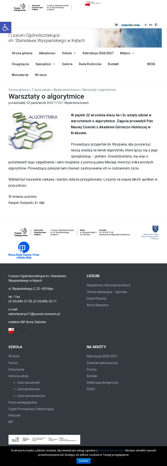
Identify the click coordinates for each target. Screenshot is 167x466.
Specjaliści (43, 64)
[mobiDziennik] (131, 25)
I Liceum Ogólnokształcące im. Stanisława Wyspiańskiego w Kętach (46, 38)
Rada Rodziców (90, 64)
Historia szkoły (18, 376)
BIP (10, 422)
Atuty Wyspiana (97, 305)
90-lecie (41, 75)
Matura (125, 53)
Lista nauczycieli (28, 382)
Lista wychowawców (31, 396)
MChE (151, 64)
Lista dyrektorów (28, 389)
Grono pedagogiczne (22, 402)
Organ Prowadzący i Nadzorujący (31, 409)
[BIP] (17, 331)
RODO (91, 389)
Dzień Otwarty (96, 298)
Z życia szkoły (41, 90)
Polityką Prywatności (111, 450)
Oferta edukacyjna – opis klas (107, 292)
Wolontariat (20, 75)
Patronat (14, 415)
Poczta (92, 369)
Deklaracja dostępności (102, 382)
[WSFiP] (23, 250)
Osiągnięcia (20, 64)
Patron (13, 363)
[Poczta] (116, 25)
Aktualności (47, 53)
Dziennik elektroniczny (102, 363)
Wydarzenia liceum (66, 90)
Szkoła (67, 53)
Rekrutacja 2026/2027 (98, 53)
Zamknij (83, 461)
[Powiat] (72, 233)
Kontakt (113, 64)
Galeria (67, 64)
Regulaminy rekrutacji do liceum (108, 285)
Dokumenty (16, 369)
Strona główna (22, 53)
